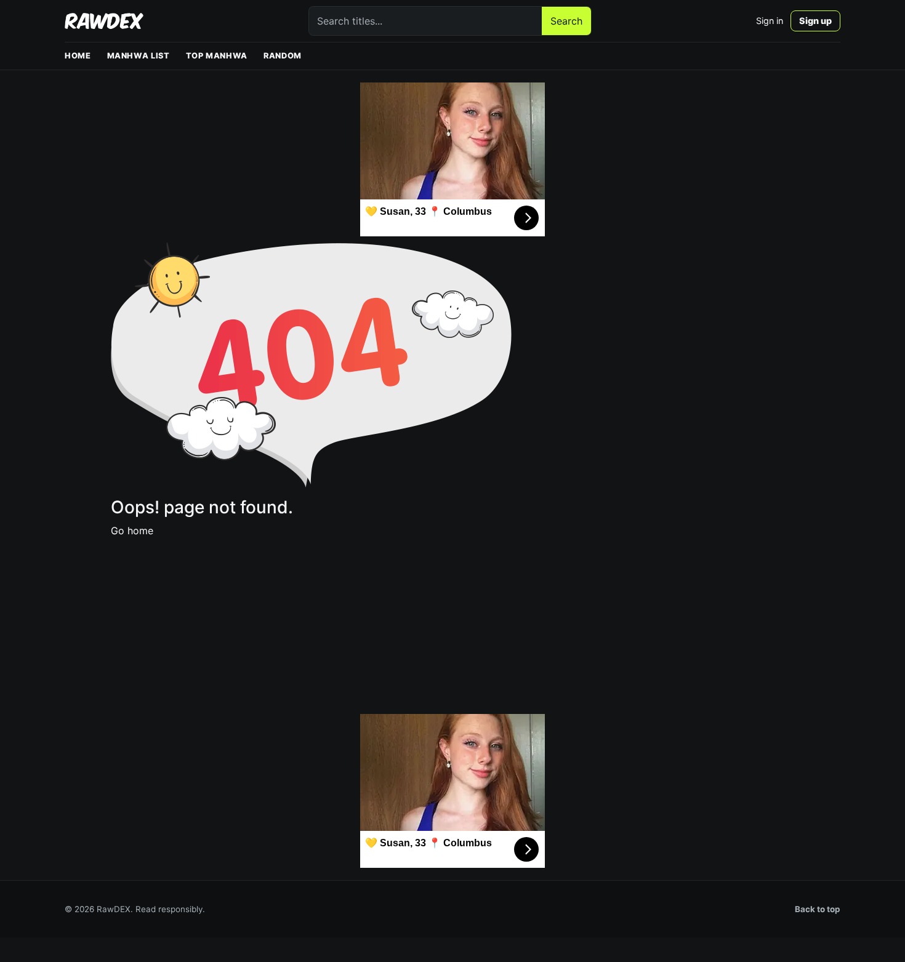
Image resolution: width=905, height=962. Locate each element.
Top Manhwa (216, 55)
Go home (132, 530)
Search (566, 21)
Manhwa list (138, 55)
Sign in (769, 20)
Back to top (817, 909)
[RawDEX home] (104, 21)
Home (78, 55)
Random (282, 55)
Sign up (815, 20)
